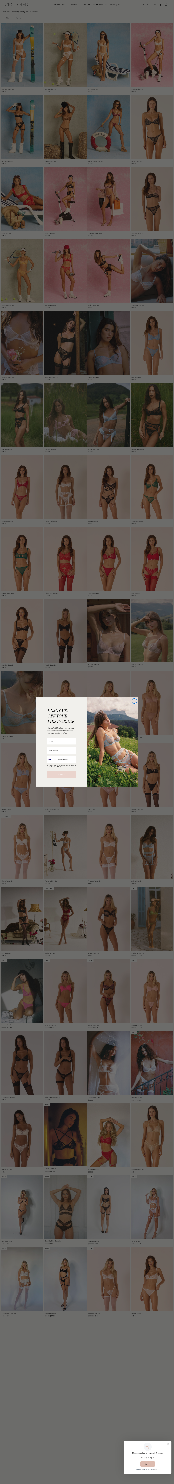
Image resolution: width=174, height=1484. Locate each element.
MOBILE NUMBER (52, 754)
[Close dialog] (134, 701)
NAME (49, 736)
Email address (51, 745)
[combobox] (52, 759)
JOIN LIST (61, 774)
